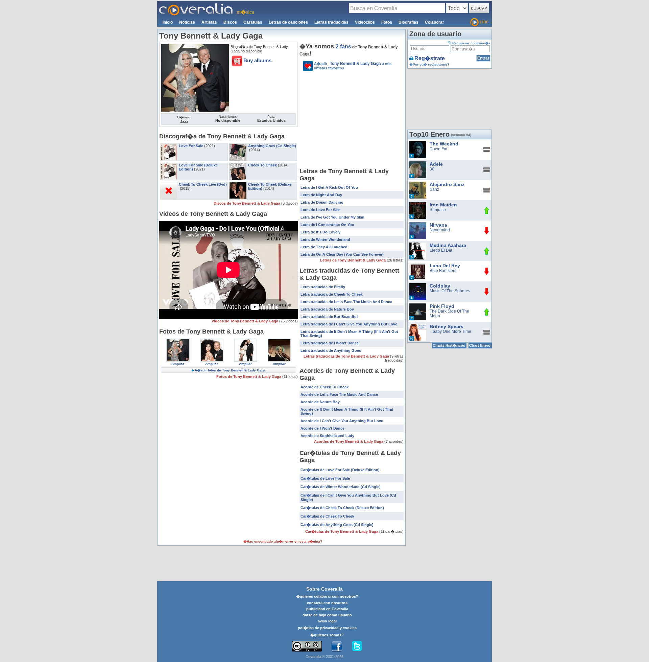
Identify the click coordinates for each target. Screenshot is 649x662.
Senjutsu (438, 209)
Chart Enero (479, 345)
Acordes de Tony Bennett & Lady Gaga (349, 441)
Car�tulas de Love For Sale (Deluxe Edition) (340, 470)
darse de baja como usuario (327, 615)
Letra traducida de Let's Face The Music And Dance (346, 302)
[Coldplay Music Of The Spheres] (417, 285)
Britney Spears (446, 326)
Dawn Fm (438, 148)
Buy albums (257, 60)
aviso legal (327, 621)
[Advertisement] (351, 120)
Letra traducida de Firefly (323, 287)
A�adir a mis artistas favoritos (352, 65)
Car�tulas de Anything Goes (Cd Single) (337, 525)
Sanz (434, 189)
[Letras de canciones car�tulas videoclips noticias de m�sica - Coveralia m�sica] (196, 5)
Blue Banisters (443, 270)
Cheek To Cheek (262, 165)
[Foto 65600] (178, 341)
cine (484, 21)
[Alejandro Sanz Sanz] (417, 184)
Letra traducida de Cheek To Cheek (332, 294)
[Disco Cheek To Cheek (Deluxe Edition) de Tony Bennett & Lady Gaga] (238, 184)
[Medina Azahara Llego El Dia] (417, 245)
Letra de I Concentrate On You (327, 225)
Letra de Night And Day (321, 195)
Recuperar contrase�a (471, 43)
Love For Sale (191, 146)
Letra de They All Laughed (324, 247)
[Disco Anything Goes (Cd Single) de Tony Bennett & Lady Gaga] (238, 146)
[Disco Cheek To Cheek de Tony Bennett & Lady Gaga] (238, 165)
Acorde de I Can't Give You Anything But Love (342, 421)
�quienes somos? (327, 635)
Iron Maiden (443, 204)
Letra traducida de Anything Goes (331, 350)
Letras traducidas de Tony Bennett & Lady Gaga (347, 356)
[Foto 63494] (245, 341)
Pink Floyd (442, 306)
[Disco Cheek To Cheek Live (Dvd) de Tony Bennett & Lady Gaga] (168, 184)
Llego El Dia (441, 250)
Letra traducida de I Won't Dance (330, 343)
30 (432, 169)
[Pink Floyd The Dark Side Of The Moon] (417, 305)
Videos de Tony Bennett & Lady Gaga (245, 321)
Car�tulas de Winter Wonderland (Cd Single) (341, 487)
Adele (436, 164)
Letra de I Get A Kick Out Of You (329, 187)
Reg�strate (429, 58)
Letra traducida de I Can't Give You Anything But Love (349, 324)
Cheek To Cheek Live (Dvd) (203, 184)
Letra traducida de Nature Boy (327, 309)
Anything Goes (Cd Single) (272, 146)
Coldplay (440, 286)
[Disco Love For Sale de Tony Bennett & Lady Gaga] (168, 146)
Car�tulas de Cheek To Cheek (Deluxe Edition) (342, 508)
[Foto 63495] (211, 341)
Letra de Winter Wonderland (325, 239)
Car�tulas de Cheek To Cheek (327, 516)
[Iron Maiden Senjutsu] (417, 204)
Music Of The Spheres (450, 291)
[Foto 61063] (279, 341)
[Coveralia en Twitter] (357, 646)
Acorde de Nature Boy (320, 402)
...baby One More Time (450, 331)
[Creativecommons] (307, 646)
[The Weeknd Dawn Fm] (417, 143)
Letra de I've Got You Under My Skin (332, 217)
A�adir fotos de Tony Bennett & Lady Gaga (230, 370)
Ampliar (177, 364)
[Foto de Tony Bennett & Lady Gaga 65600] (195, 46)
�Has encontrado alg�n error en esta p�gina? (282, 541)
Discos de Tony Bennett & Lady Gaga (247, 203)
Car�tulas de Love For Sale (325, 478)
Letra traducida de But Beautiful (329, 317)
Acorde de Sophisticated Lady (327, 436)
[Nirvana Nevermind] (417, 224)
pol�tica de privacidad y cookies (327, 628)
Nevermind (440, 230)
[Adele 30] (417, 163)
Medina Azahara (448, 245)
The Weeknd (444, 143)
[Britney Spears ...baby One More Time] (417, 326)
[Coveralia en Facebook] (336, 646)
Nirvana (438, 225)
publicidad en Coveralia (327, 609)
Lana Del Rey (445, 265)
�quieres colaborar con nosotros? (327, 596)
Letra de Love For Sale (320, 210)
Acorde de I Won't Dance (322, 428)
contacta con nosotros (327, 603)
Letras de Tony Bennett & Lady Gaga (353, 260)
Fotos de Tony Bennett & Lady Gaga (249, 376)
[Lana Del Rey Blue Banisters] (417, 265)
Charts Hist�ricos (449, 345)
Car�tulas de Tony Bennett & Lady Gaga (342, 531)
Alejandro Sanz (447, 184)
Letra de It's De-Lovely (320, 232)
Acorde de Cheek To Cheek (324, 387)
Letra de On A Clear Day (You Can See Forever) (342, 254)
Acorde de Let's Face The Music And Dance (339, 394)
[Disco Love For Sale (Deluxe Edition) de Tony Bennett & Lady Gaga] (168, 165)
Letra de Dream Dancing (322, 202)
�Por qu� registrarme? (429, 64)
